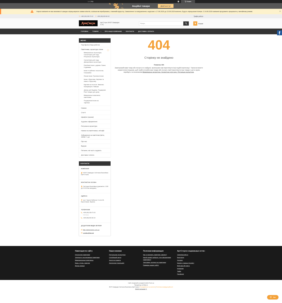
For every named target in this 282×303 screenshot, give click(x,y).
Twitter (179, 271)
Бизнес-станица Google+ (185, 263)
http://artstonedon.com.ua (91, 230)
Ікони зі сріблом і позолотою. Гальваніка (94, 71)
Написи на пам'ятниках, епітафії (92, 131)
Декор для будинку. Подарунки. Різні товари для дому (95, 91)
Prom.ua (151, 283)
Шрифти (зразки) (87, 117)
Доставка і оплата (146, 31)
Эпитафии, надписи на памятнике (154, 262)
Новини (83, 108)
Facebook (180, 274)
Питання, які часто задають (91, 150)
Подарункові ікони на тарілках (91, 101)
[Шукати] (186, 23)
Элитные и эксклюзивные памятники (87, 257)
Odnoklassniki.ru (182, 255)
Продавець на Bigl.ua (141, 285)
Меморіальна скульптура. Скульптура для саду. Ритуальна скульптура (168, 72)
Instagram (180, 268)
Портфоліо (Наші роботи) (90, 45)
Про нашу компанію (113, 31)
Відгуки (83, 146)
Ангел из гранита (115, 260)
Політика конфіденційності (164, 287)
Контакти (130, 31)
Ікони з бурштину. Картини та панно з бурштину (94, 80)
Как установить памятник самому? (155, 255)
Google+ (180, 260)
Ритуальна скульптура (89, 126)
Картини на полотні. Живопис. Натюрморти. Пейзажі (94, 85)
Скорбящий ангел (115, 257)
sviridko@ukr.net (88, 233)
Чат (274, 297)
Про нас (84, 141)
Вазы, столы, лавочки (82, 263)
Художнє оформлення (89, 122)
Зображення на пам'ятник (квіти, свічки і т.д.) (93, 136)
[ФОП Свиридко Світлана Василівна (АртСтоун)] (88, 26)
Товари (95, 31)
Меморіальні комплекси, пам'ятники (92, 96)
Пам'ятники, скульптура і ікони (92, 49)
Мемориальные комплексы (84, 260)
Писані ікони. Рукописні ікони (94, 76)
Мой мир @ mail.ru (183, 266)
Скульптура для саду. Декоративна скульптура (92, 61)
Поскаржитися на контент (147, 287)
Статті (83, 112)
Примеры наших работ (151, 265)
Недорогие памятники (82, 255)
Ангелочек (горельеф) (116, 263)
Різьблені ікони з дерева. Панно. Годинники (95, 66)
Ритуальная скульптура (117, 255)
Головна (84, 31)
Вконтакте (180, 257)
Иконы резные (80, 266)
